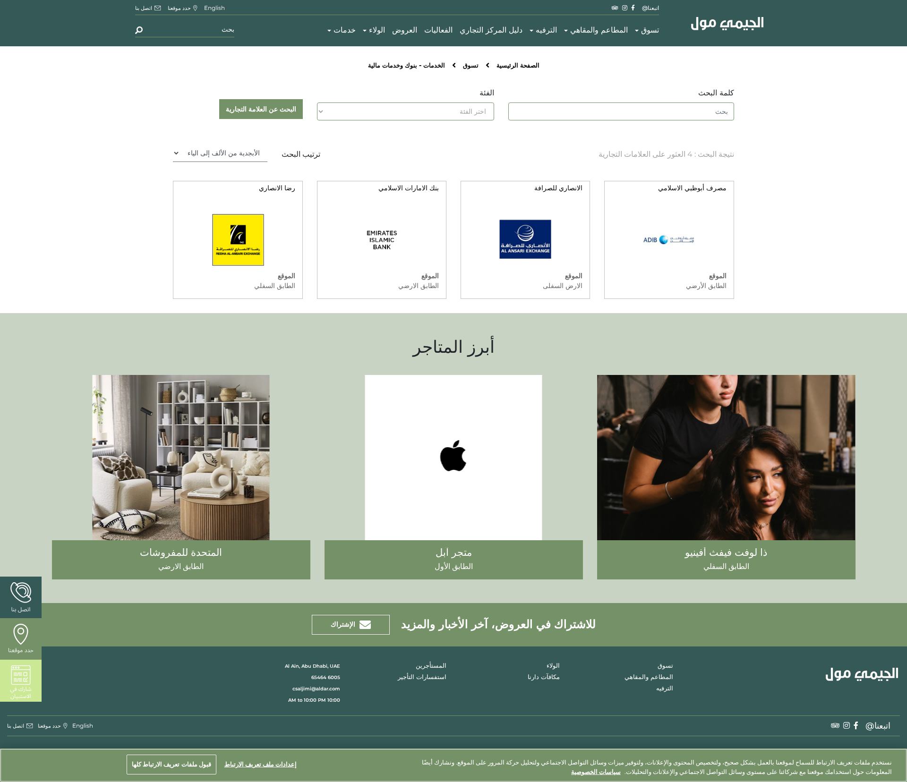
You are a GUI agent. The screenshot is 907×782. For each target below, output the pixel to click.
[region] (453, 765)
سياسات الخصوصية (596, 771)
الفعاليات (438, 30)
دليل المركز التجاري (491, 30)
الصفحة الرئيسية (517, 65)
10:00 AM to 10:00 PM (314, 700)
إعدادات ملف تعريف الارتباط (260, 764)
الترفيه (546, 30)
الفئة (486, 93)
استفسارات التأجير (422, 677)
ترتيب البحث (301, 154)
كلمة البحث (716, 93)
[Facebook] (633, 7)
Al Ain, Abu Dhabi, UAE (312, 666)
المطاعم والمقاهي (599, 30)
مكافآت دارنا (544, 677)
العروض (404, 30)
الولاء (377, 30)
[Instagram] (624, 7)
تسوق (650, 30)
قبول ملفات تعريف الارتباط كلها (171, 764)
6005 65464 (325, 677)
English (214, 7)
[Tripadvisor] (615, 7)
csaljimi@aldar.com (316, 689)
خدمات (345, 30)
